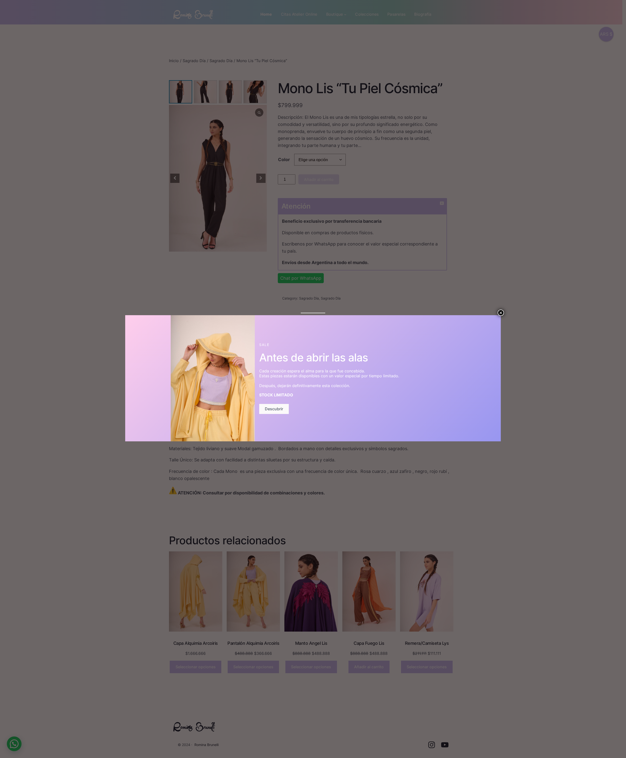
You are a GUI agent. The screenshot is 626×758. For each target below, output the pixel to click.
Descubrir (274, 408)
